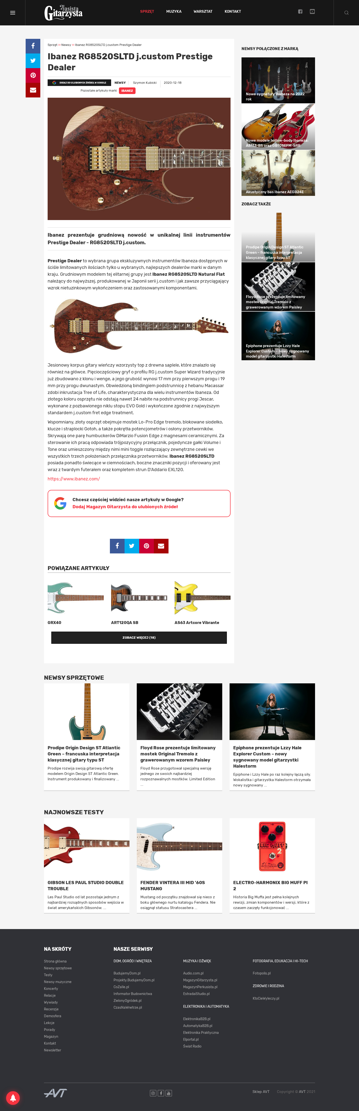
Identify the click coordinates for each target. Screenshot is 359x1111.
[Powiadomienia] (13, 1098)
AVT (302, 1092)
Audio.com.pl (193, 973)
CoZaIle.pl (121, 987)
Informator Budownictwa (133, 994)
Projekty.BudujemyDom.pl (134, 980)
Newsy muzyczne (58, 982)
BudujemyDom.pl (127, 973)
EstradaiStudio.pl (196, 994)
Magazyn (51, 1037)
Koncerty (51, 989)
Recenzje (51, 1009)
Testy (48, 975)
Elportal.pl (191, 1039)
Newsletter (52, 1050)
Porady (49, 1030)
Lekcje (49, 1023)
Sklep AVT (261, 1092)
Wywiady (51, 1002)
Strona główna (55, 961)
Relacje (50, 996)
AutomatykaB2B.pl (197, 1026)
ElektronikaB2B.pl (196, 1019)
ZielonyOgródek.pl (127, 1001)
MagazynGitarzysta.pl (200, 980)
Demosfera (52, 1016)
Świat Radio (192, 1046)
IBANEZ (127, 91)
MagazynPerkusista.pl (200, 987)
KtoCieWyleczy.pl (266, 998)
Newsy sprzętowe (58, 968)
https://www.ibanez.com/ (74, 479)
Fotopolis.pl (262, 973)
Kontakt (233, 12)
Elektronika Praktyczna (201, 1033)
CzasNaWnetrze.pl (128, 1007)
